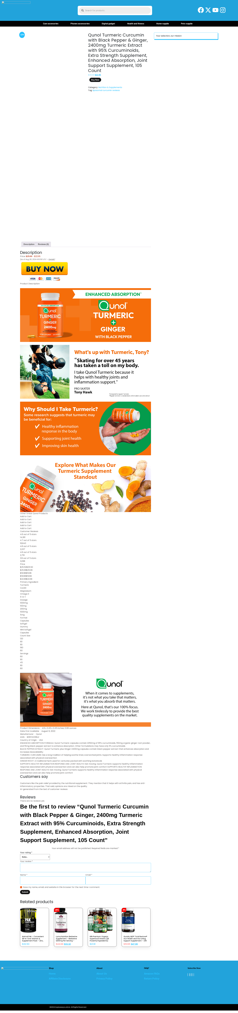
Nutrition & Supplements (110, 87)
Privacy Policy (104, 978)
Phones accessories (80, 23)
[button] (52, 24)
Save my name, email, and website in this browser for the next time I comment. (61, 887)
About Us (101, 973)
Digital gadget (108, 23)
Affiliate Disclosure (60, 978)
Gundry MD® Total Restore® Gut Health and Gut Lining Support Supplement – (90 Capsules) (135, 940)
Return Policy (151, 978)
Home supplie (162, 23)
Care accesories (50, 23)
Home (52, 973)
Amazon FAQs (152, 973)
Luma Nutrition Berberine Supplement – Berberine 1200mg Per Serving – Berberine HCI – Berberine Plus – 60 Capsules (67, 941)
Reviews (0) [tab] (43, 244)
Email (89, 874)
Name (23, 874)
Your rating (26, 852)
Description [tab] (29, 244)
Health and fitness (135, 23)
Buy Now (95, 80)
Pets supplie (187, 23)
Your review (26, 861)
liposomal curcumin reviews (106, 90)
